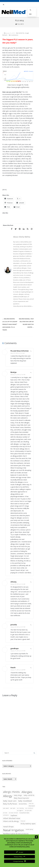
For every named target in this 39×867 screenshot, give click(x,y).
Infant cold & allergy (11, 821)
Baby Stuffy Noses (10, 804)
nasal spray (29, 829)
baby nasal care (9, 801)
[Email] (32, 229)
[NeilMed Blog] (14, 16)
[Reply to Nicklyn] (31, 372)
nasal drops (8, 826)
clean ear (31, 803)
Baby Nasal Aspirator (21, 798)
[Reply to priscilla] (31, 625)
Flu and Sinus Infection (19, 351)
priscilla (13, 625)
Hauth (13, 667)
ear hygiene (20, 810)
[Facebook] (12, 229)
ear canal (5, 808)
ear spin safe (28, 810)
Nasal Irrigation (13, 830)
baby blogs (18, 795)
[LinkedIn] (24, 229)
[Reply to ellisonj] (31, 582)
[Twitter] (16, 229)
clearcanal (32, 806)
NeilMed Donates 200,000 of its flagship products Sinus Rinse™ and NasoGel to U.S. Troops (9, 324)
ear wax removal (13, 812)
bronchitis (23, 804)
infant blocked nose (11, 818)
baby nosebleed (25, 801)
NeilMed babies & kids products (15, 833)
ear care (12, 808)
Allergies (27, 792)
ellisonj (13, 582)
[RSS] (4, 4)
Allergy (7, 796)
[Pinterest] (20, 229)
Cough (27, 33)
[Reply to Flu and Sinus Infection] (31, 351)
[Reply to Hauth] (31, 668)
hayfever (14, 815)
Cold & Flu (21, 33)
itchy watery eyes (28, 823)
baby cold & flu (29, 795)
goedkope (14, 648)
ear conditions (29, 808)
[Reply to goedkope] (31, 648)
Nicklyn (13, 372)
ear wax (5, 812)
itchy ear (23, 821)
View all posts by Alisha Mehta (23, 306)
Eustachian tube (24, 813)
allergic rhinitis (11, 791)
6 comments (14, 35)
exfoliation (6, 815)
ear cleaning (20, 808)
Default (4, 35)
